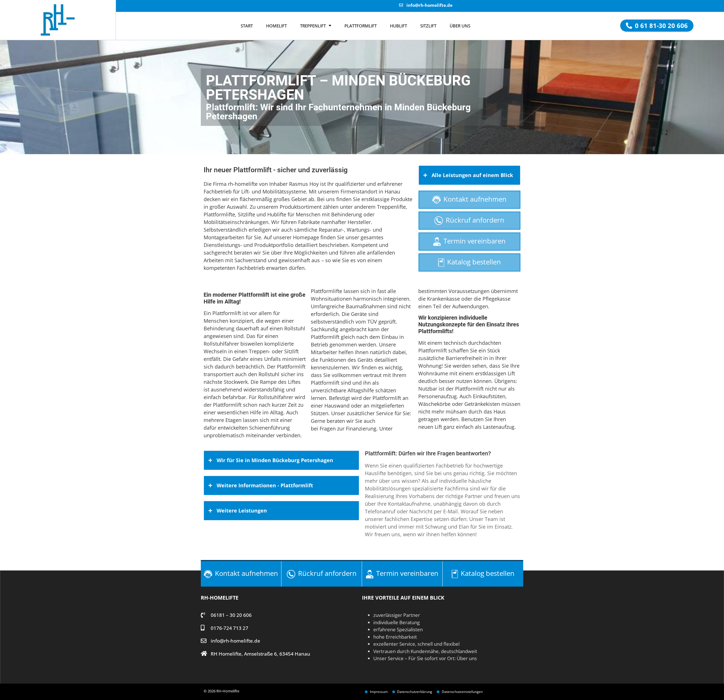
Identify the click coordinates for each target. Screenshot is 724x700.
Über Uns (460, 26)
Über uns (467, 658)
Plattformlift (360, 26)
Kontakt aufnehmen (475, 199)
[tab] (469, 175)
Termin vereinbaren (474, 240)
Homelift (276, 26)
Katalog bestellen (474, 261)
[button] (656, 26)
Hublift (398, 26)
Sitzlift (428, 26)
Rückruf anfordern (475, 220)
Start (247, 26)
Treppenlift (313, 26)
